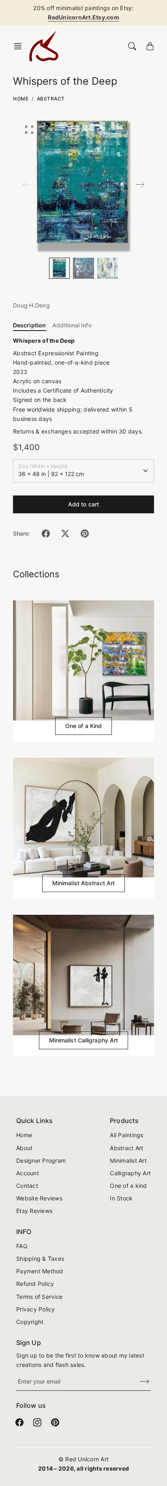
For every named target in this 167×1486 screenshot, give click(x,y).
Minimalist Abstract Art (83, 883)
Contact (27, 1185)
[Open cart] (150, 46)
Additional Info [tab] (72, 325)
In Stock (121, 1198)
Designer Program (41, 1160)
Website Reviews (39, 1198)
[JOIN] (139, 1382)
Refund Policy (35, 1283)
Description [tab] (29, 325)
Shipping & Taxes (40, 1258)
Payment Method (39, 1271)
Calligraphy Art (130, 1173)
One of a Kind (83, 725)
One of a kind (128, 1185)
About (24, 1147)
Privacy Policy (35, 1309)
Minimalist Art (128, 1160)
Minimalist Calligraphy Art (83, 1040)
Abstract (51, 99)
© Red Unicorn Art (83, 1459)
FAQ (22, 1246)
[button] (20, 46)
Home (20, 99)
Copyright (29, 1321)
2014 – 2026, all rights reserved (83, 1468)
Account (27, 1173)
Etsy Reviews (34, 1210)
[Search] (132, 46)
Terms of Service (39, 1296)
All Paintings (126, 1135)
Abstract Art (126, 1147)
